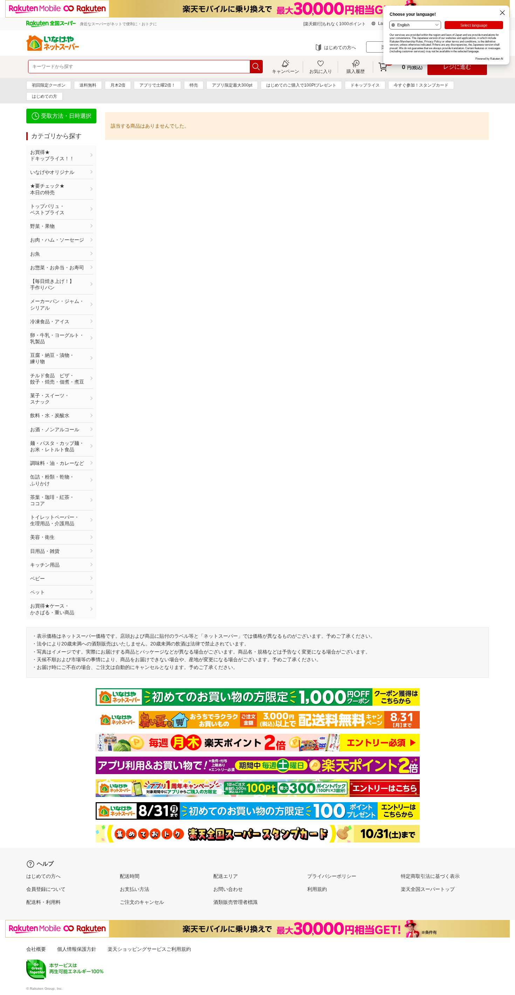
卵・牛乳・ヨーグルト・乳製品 (57, 338)
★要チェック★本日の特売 (47, 189)
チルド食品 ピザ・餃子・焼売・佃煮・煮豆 (57, 379)
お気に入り (320, 71)
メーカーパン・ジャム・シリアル (57, 304)
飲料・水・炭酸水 (49, 415)
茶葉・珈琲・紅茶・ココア (52, 500)
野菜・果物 (42, 226)
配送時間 (129, 876)
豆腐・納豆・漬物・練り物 (52, 358)
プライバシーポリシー (331, 876)
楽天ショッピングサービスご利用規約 (149, 949)
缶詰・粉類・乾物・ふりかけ (52, 480)
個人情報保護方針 (76, 949)
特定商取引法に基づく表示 (430, 876)
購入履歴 (355, 71)
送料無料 (88, 85)
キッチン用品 (45, 565)
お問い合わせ (228, 889)
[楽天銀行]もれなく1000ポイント (334, 23)
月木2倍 (117, 85)
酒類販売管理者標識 (235, 902)
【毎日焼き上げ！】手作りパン (52, 284)
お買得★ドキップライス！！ (52, 155)
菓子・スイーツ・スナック (49, 399)
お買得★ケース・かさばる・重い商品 (52, 609)
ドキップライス (365, 85)
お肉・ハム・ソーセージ (57, 240)
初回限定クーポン (49, 85)
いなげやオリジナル (52, 172)
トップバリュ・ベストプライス (47, 209)
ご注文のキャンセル (142, 902)
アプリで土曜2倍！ (157, 85)
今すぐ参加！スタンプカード (421, 85)
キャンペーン (285, 71)
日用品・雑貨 (45, 551)
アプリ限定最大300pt (232, 85)
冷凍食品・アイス (49, 321)
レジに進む (457, 67)
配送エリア (225, 876)
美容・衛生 (42, 537)
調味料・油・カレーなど (57, 463)
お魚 (35, 254)
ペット (37, 592)
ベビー (37, 578)
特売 (194, 85)
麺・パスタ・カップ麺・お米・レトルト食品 (57, 446)
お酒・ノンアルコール (54, 429)
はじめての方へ (340, 47)
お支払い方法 (134, 889)
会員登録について (46, 889)
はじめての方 (44, 96)
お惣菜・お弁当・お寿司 (57, 267)
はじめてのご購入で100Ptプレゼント (301, 85)
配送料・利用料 (43, 902)
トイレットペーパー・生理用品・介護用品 (54, 520)
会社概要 (36, 949)
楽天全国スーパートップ (428, 889)
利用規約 (317, 889)
